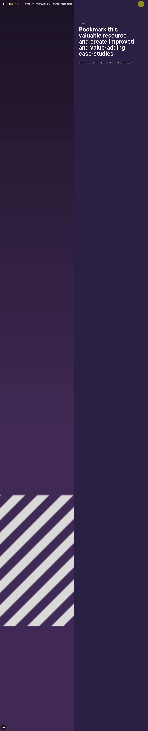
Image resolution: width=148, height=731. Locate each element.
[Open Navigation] (141, 4)
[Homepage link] (11, 4)
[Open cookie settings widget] (3, 727)
